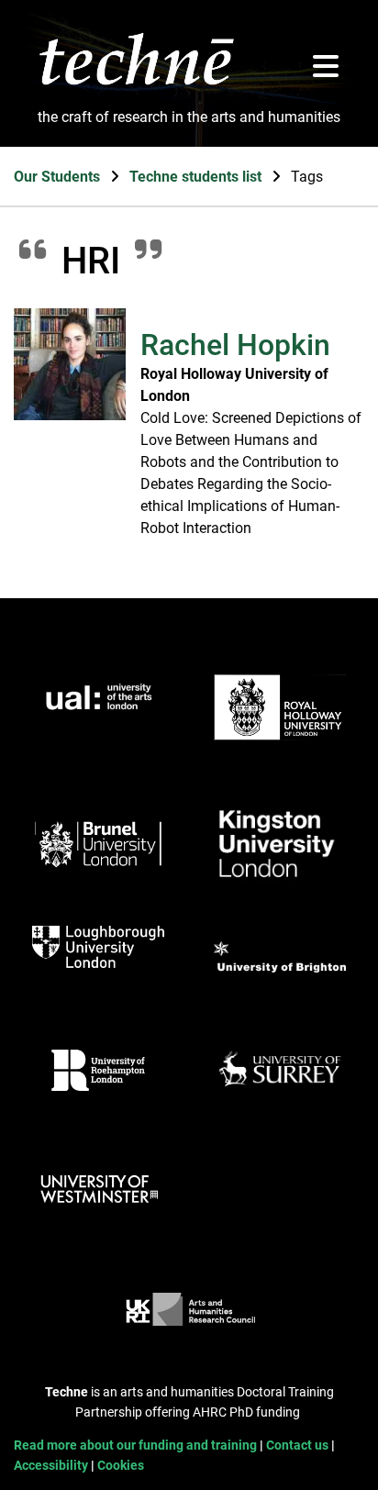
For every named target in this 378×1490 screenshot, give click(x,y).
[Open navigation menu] (325, 67)
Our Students (59, 176)
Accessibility (52, 1465)
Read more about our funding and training (137, 1445)
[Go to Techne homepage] (136, 84)
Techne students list (197, 176)
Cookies (120, 1465)
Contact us (298, 1445)
